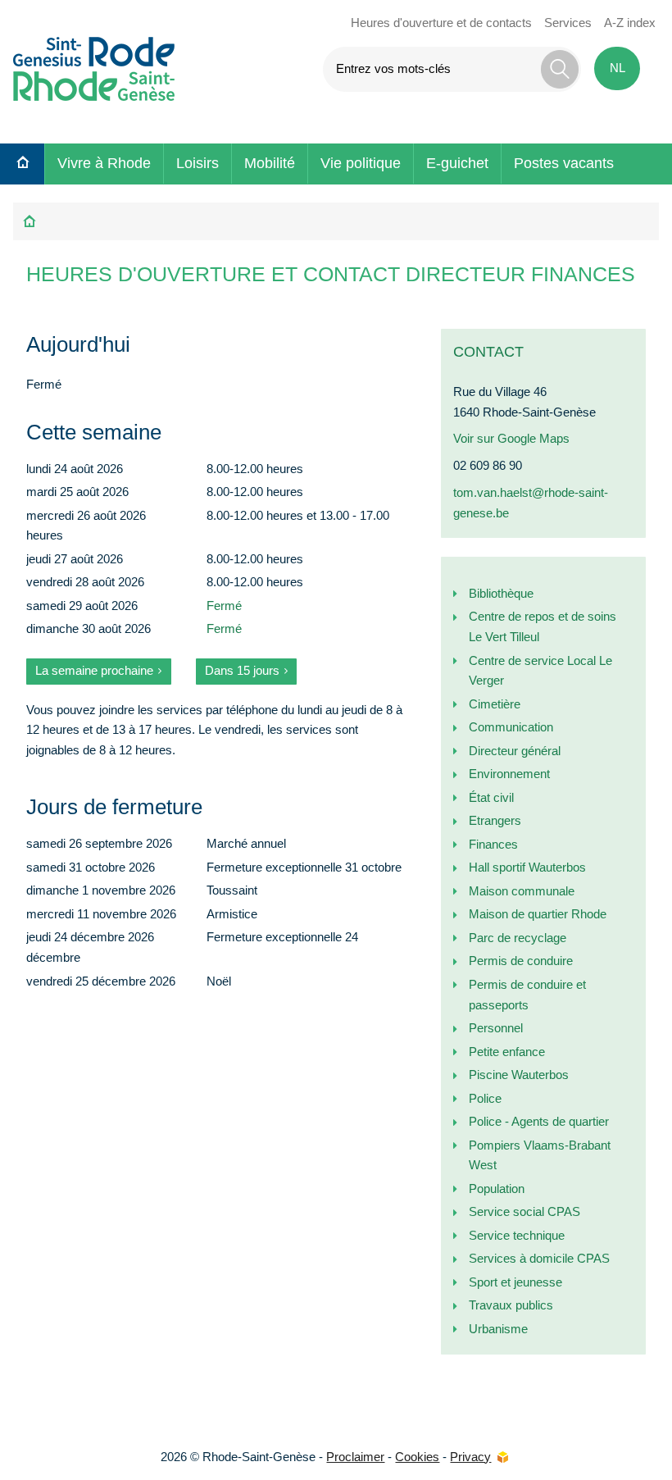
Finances (493, 844)
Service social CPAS (524, 1211)
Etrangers (495, 820)
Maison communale (521, 891)
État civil (491, 797)
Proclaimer (355, 1457)
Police (485, 1098)
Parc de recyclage (517, 938)
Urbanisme (498, 1329)
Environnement (509, 774)
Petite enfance (507, 1052)
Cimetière (494, 704)
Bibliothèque (501, 593)
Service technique (517, 1235)
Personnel (496, 1028)
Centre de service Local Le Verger (540, 670)
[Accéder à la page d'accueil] (95, 65)
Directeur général (515, 751)
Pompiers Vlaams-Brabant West (540, 1155)
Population (496, 1188)
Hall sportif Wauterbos (527, 867)
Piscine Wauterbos (519, 1075)
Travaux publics (511, 1305)
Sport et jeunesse (515, 1282)
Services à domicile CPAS (539, 1258)
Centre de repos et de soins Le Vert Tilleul (542, 626)
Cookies (417, 1457)
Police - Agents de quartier (539, 1121)
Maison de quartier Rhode (537, 914)
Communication (511, 727)
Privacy (470, 1457)
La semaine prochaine (94, 670)
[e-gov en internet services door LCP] (502, 1457)
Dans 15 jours (242, 670)
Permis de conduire (521, 961)
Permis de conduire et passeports (527, 994)
